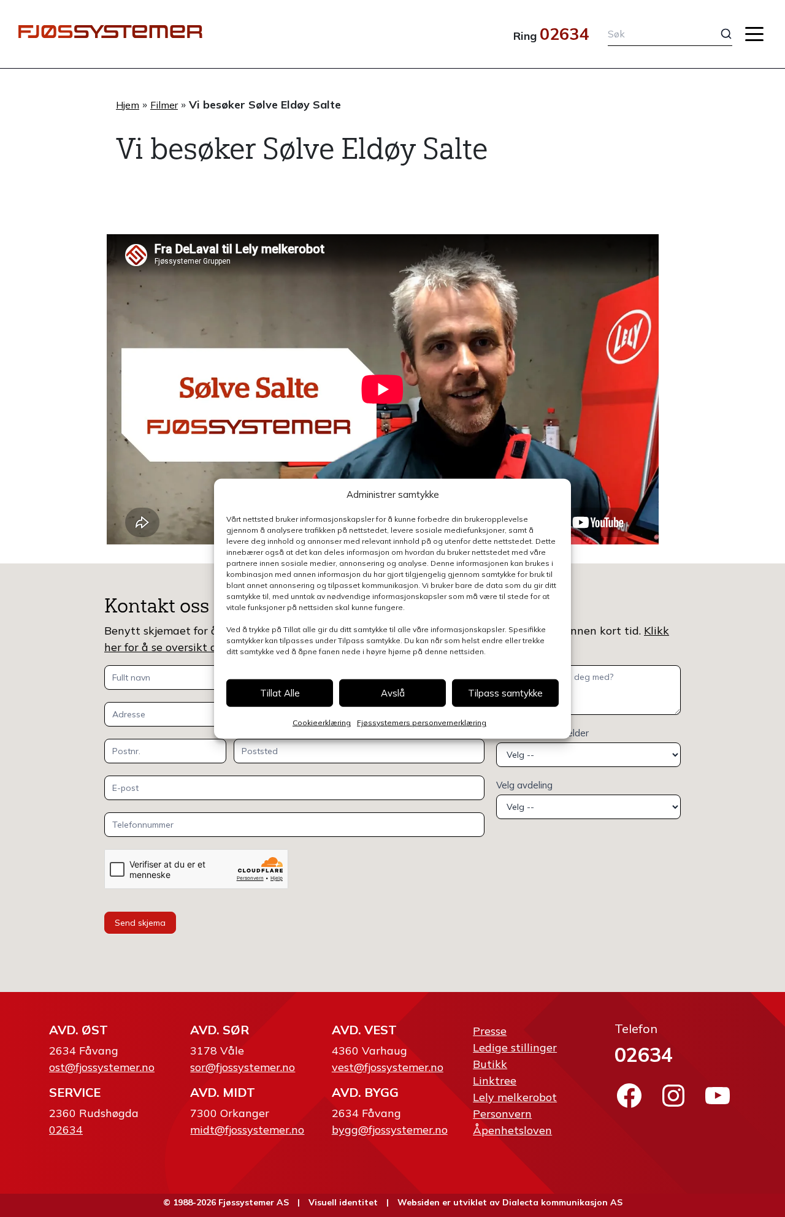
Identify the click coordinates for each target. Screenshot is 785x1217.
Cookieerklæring (322, 722)
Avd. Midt (222, 1092)
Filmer (164, 105)
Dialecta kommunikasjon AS (562, 1202)
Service (75, 1092)
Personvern (502, 1114)
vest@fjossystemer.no (387, 1067)
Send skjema (140, 922)
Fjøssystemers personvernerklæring (421, 722)
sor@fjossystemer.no (242, 1067)
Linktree (494, 1081)
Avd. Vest (364, 1029)
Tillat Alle (280, 692)
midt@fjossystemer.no (247, 1130)
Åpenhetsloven (512, 1130)
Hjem (127, 105)
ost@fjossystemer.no (102, 1067)
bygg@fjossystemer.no (390, 1130)
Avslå (393, 692)
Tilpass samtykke (505, 692)
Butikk (490, 1064)
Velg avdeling (524, 785)
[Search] (717, 33)
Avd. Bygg (365, 1092)
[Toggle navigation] (754, 34)
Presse (490, 1031)
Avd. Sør (219, 1029)
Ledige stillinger (515, 1047)
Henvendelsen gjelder (542, 733)
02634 (564, 33)
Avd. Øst (78, 1029)
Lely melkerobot (515, 1097)
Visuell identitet (343, 1202)
